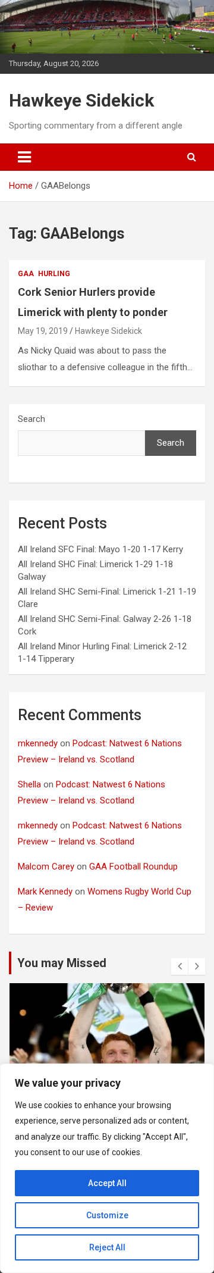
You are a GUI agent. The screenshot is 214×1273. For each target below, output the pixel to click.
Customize (107, 1215)
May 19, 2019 (43, 331)
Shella (29, 784)
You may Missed (61, 963)
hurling (54, 274)
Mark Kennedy (45, 891)
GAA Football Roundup (133, 866)
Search (31, 419)
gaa (26, 274)
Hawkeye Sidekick (81, 100)
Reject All (107, 1247)
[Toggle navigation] (24, 157)
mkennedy (38, 743)
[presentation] (179, 966)
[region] (107, 1168)
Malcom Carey (46, 866)
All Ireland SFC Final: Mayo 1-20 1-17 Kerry (100, 549)
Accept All (107, 1183)
